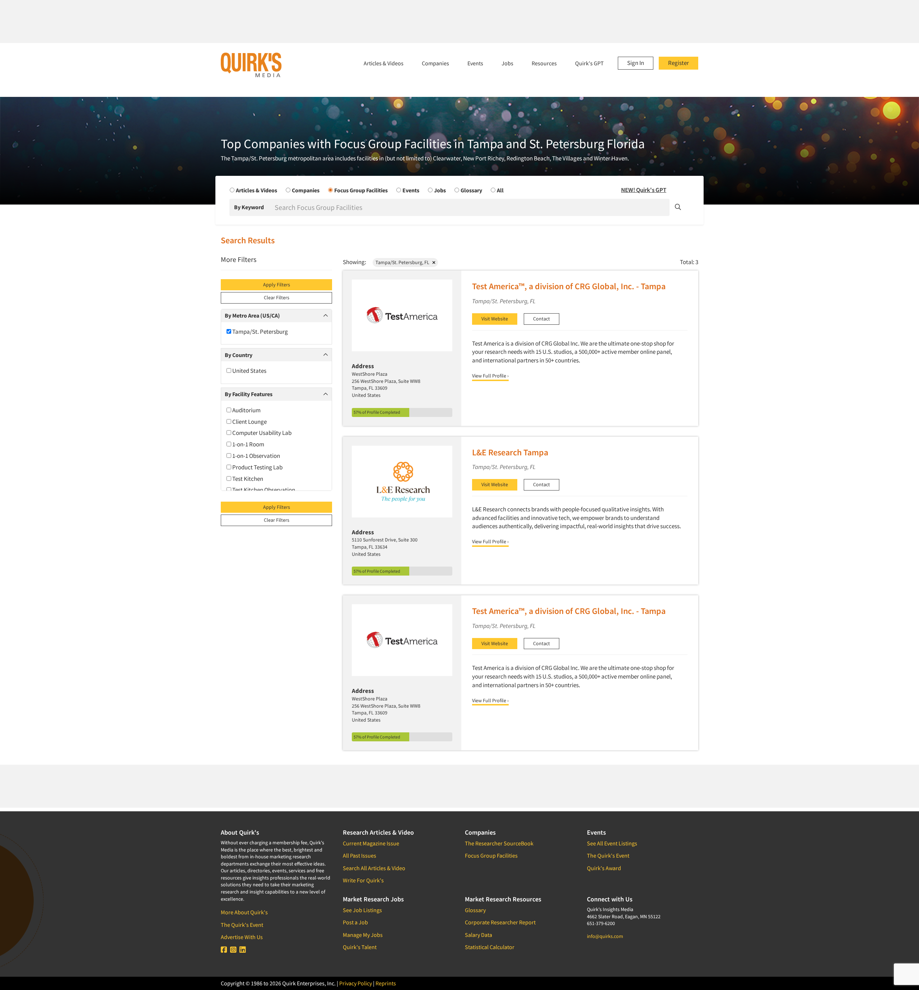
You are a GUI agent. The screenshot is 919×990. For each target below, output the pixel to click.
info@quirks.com (605, 936)
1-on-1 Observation (255, 456)
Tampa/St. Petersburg (259, 332)
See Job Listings (362, 910)
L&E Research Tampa (510, 452)
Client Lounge (249, 422)
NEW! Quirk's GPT (643, 190)
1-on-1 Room (247, 444)
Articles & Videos (383, 63)
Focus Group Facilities (491, 855)
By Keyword (249, 207)
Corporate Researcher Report (500, 922)
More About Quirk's (244, 912)
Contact (541, 318)
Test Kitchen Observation (263, 490)
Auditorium (246, 410)
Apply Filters (276, 284)
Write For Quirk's (363, 880)
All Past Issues (359, 855)
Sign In (635, 63)
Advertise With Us (242, 936)
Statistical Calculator (489, 947)
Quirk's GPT (589, 63)
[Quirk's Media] (251, 64)
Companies (435, 63)
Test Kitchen (247, 479)
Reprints (385, 983)
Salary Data (478, 934)
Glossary (475, 910)
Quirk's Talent (360, 947)
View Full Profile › (490, 375)
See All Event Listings (612, 843)
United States (248, 371)
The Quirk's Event (242, 924)
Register (678, 63)
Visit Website (494, 318)
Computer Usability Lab (261, 433)
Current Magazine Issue (371, 843)
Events (475, 63)
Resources (544, 63)
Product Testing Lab (257, 467)
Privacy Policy (355, 983)
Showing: (354, 262)
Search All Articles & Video (374, 868)
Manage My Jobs (363, 934)
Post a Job (355, 922)
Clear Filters (276, 297)
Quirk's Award (604, 868)
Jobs (507, 63)
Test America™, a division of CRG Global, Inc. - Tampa (569, 286)
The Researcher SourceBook (499, 843)
